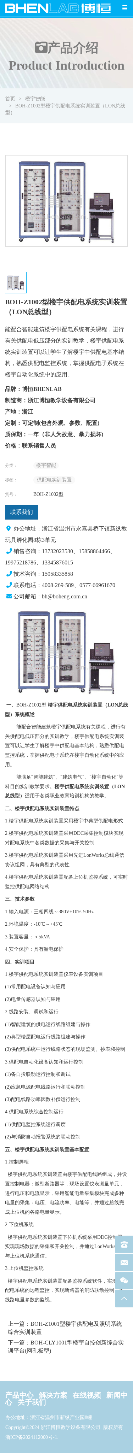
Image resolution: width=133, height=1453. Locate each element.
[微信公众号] (124, 1280)
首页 (10, 98)
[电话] (124, 1244)
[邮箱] (124, 1262)
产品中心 (19, 1395)
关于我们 (32, 1402)
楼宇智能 (35, 98)
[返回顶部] (124, 1298)
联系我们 (21, 512)
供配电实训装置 (54, 479)
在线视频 (87, 1395)
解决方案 (53, 1395)
